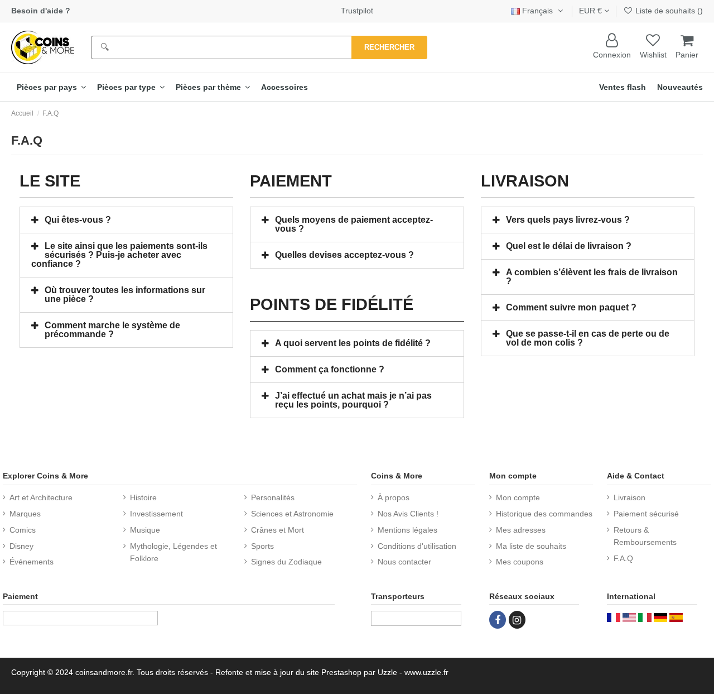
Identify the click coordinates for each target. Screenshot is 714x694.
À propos (393, 497)
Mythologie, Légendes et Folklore (173, 552)
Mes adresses (521, 529)
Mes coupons (519, 561)
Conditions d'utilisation (417, 546)
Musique (145, 529)
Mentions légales (407, 529)
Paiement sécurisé (646, 513)
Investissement (156, 513)
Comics (22, 529)
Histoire (143, 497)
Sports (262, 546)
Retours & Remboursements (645, 536)
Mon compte (518, 497)
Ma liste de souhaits (531, 546)
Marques (25, 513)
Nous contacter (404, 561)
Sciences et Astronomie (292, 513)
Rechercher (389, 47)
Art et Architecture (41, 497)
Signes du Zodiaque (286, 561)
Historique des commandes (544, 513)
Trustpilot (357, 10)
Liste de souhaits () (668, 10)
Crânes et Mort (277, 529)
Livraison (629, 497)
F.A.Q (623, 558)
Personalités (273, 497)
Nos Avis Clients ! (408, 513)
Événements (31, 561)
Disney (21, 546)
